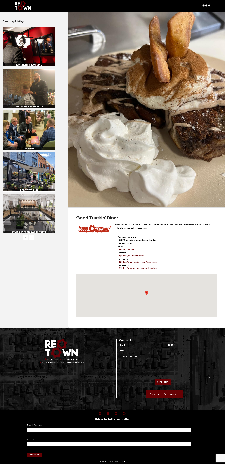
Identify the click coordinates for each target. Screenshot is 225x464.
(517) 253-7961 (128, 249)
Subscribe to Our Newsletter (165, 394)
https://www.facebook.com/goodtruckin (139, 262)
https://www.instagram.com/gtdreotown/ (139, 268)
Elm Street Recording (29, 46)
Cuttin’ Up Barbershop (29, 88)
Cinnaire (29, 130)
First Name (33, 440)
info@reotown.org (70, 359)
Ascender (118, 461)
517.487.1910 (53, 359)
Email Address (35, 425)
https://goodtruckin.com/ (132, 256)
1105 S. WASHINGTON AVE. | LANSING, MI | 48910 (62, 362)
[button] (206, 4)
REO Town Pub (29, 171)
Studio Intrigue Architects (29, 213)
